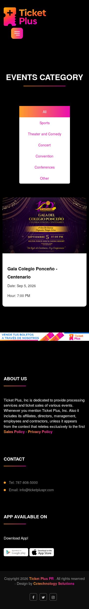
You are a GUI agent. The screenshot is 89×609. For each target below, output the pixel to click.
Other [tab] (44, 178)
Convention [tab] (44, 156)
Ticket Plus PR (41, 578)
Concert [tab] (44, 144)
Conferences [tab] (45, 167)
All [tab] (44, 111)
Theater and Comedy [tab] (44, 133)
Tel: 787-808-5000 (23, 482)
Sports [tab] (45, 122)
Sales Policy (14, 431)
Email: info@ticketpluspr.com (31, 489)
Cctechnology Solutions (53, 583)
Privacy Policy (40, 431)
